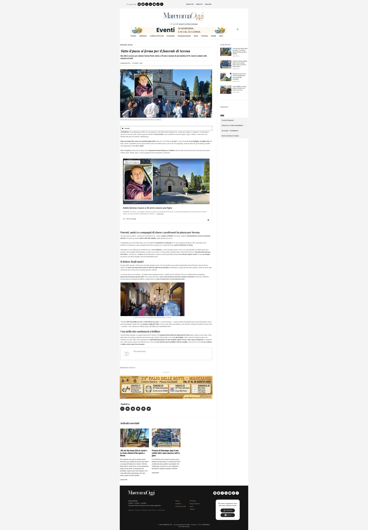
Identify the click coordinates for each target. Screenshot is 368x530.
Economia (171, 36)
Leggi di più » (236, 56)
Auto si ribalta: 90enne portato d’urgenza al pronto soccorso (239, 88)
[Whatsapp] (161, 4)
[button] (122, 409)
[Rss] (150, 4)
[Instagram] (146, 4)
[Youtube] (154, 4)
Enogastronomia (184, 36)
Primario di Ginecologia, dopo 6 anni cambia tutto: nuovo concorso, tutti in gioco (166, 453)
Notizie (133, 36)
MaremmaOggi (139, 351)
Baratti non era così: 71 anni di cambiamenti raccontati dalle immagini (239, 76)
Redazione (208, 4)
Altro (221, 36)
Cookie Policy (161, 510)
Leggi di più (123, 479)
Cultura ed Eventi (157, 36)
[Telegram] (143, 4)
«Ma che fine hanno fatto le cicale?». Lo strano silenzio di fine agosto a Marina (134, 453)
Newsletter (190, 4)
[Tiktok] (158, 4)
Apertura (123, 45)
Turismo (204, 36)
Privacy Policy (152, 510)
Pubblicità (199, 4)
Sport (196, 36)
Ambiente (143, 36)
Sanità (213, 36)
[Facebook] (139, 4)
